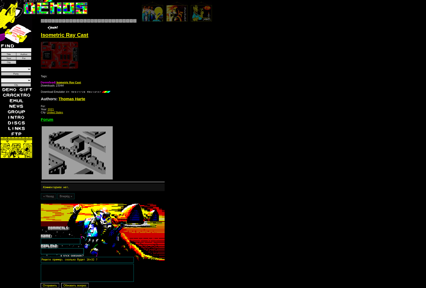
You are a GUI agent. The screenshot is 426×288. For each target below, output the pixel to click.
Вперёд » (66, 196)
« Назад (48, 196)
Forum (47, 119)
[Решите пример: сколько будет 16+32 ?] (69, 205)
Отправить (50, 285)
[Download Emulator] (88, 91)
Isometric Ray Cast (68, 82)
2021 (51, 109)
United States (55, 112)
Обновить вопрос (75, 285)
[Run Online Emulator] (59, 55)
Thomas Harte (72, 99)
